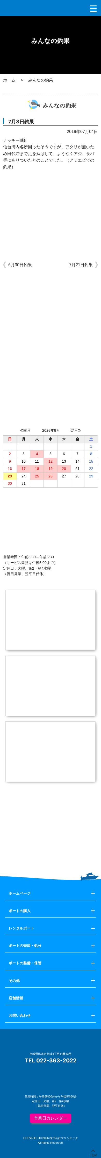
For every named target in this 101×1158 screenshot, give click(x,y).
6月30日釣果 (20, 265)
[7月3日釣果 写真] (50, 237)
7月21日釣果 (81, 265)
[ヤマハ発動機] (50, 849)
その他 (14, 981)
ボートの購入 (20, 911)
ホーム (9, 80)
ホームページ (20, 893)
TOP (93, 1154)
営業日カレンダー (50, 1118)
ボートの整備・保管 (25, 963)
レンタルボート (21, 928)
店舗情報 (16, 998)
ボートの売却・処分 (25, 945)
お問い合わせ (20, 1015)
